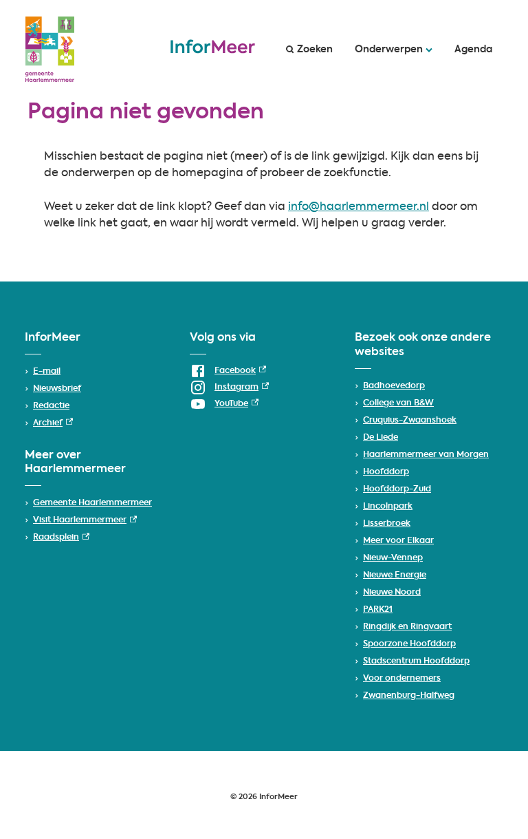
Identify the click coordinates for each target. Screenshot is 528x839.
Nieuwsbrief (57, 389)
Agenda (473, 49)
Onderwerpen (389, 49)
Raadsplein (61, 537)
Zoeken (315, 49)
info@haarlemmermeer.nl (358, 207)
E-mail (46, 372)
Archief (53, 423)
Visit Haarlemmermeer (85, 520)
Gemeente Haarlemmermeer (92, 503)
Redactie (51, 406)
